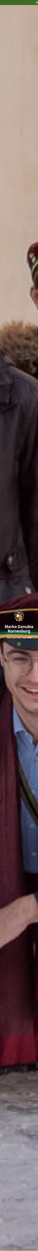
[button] (37, 2)
